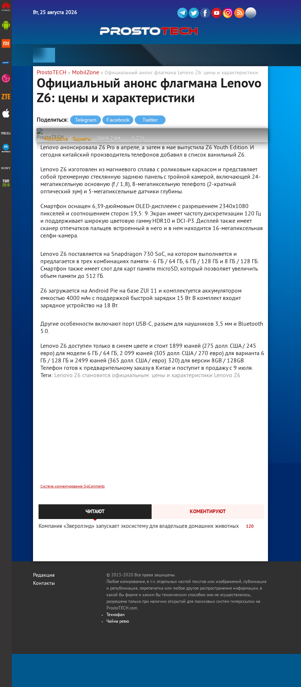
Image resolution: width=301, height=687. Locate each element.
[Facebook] (205, 12)
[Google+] (227, 12)
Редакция (44, 575)
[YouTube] (216, 12)
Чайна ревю (117, 622)
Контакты (44, 583)
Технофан (115, 615)
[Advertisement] (152, 436)
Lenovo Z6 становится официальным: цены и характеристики (133, 375)
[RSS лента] (239, 12)
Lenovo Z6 (227, 375)
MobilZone (56, 139)
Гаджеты (82, 139)
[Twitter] (193, 12)
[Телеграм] (182, 12)
